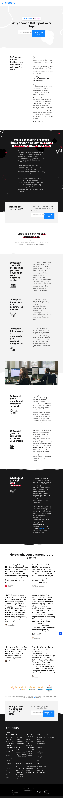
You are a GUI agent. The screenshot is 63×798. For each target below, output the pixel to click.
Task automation (10, 747)
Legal (7, 777)
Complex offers (20, 743)
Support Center (20, 768)
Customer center (20, 752)
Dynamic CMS (40, 741)
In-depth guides (20, 774)
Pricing (8, 768)
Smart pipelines (10, 741)
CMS (38, 735)
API (38, 760)
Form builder (40, 750)
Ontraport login (41, 772)
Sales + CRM (10, 735)
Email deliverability (31, 747)
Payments (19, 735)
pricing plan (41, 528)
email (35, 697)
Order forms (19, 737)
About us (8, 766)
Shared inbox (50, 737)
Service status (10, 775)
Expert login (40, 770)
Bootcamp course (31, 766)
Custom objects (41, 743)
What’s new (19, 766)
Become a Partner (41, 766)
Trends (8, 760)
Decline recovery (20, 750)
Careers (8, 772)
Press (7, 770)
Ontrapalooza (30, 772)
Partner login (40, 768)
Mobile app (9, 758)
